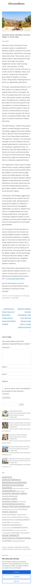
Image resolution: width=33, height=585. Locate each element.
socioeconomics (23, 537)
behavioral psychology (13, 484)
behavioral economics (14, 482)
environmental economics (13, 503)
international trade (7, 517)
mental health (6, 522)
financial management (19, 506)
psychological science (20, 527)
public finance (17, 530)
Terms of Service (27, 549)
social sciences (8, 538)
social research (10, 535)
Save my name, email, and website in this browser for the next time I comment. (16, 391)
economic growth (9, 498)
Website (5, 381)
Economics (17, 295)
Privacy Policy (18, 549)
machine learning (17, 517)
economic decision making (14, 493)
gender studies (14, 509)
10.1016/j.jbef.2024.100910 (15, 279)
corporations (9, 490)
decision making (20, 491)
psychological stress (8, 530)
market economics (8, 520)
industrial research (21, 514)
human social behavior (9, 514)
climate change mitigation (18, 488)
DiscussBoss (16, 3)
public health (23, 530)
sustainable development (18, 541)
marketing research (22, 519)
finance (5, 506)
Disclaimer (10, 549)
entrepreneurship (22, 501)
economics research (10, 501)
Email (4, 374)
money (12, 522)
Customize (16, 576)
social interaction (6, 532)
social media (15, 533)
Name (5, 367)
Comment (6, 347)
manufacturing (25, 517)
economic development (10, 496)
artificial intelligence (11, 479)
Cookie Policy (10, 547)
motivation (17, 522)
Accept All (16, 572)
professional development (12, 525)
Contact (4, 547)
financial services (6, 509)
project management (6, 527)
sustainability (7, 541)
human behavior (23, 509)
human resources (9, 511)
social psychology (24, 532)
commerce (26, 488)
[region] (16, 570)
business (7, 487)
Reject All (16, 581)
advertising (7, 477)
